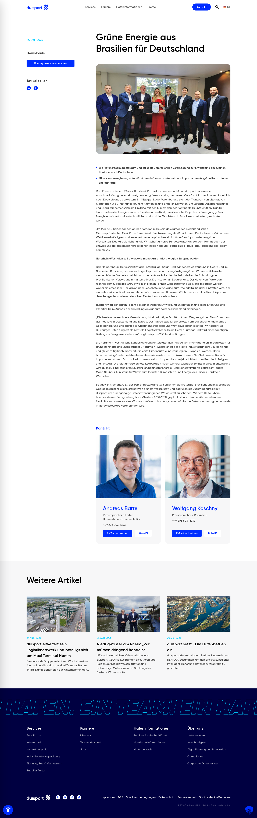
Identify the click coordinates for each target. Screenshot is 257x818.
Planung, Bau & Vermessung (44, 763)
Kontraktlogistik (37, 749)
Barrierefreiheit (186, 797)
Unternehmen (196, 735)
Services (90, 7)
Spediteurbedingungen (141, 797)
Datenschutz (166, 797)
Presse (152, 7)
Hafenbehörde (143, 749)
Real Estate (34, 735)
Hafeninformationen (129, 7)
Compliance (195, 756)
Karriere (106, 7)
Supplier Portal (36, 770)
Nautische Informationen (150, 742)
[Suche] (217, 7)
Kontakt (202, 7)
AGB (120, 797)
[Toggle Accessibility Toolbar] (8, 810)
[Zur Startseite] (37, 7)
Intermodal (34, 742)
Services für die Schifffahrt (150, 735)
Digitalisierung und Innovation (206, 749)
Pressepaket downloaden (50, 63)
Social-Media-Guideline (214, 797)
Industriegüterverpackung (43, 756)
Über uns (85, 735)
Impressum (108, 797)
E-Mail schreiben (117, 533)
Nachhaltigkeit (196, 742)
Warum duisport (90, 742)
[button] (249, 810)
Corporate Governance (202, 763)
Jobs (83, 749)
